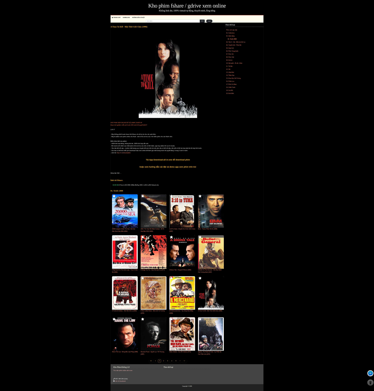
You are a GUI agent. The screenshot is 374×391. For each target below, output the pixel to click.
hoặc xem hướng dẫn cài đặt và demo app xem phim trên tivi (168, 167)
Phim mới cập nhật (231, 30)
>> (184, 361)
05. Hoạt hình (230, 48)
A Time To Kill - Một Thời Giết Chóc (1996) (210, 311)
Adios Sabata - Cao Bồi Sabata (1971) (180, 352)
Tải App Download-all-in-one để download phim (168, 160)
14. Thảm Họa (230, 75)
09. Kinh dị (229, 60)
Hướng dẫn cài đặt (138, 17)
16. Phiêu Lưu (230, 81)
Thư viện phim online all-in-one (122, 370)
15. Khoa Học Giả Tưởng (233, 78)
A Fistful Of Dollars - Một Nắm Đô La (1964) (124, 311)
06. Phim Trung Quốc (232, 51)
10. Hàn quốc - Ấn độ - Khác (234, 63)
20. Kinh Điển (230, 93)
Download (126, 17)
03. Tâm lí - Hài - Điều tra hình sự (235, 42)
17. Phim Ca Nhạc (231, 84)
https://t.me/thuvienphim (124, 153)
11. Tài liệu (229, 66)
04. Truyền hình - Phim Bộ (233, 45)
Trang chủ (116, 17)
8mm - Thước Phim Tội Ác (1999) (207, 229)
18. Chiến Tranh (230, 87)
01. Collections (230, 33)
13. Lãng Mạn (230, 72)
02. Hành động (230, 36)
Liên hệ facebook (120, 381)
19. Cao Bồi (229, 90)
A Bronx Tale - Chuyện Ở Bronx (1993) (180, 270)
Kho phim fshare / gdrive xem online (187, 6)
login (209, 21)
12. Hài (228, 69)
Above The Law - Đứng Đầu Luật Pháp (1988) (125, 352)
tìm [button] (202, 21)
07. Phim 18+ (230, 54)
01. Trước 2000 (232, 39)
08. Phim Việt (230, 57)
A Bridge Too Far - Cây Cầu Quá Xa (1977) (153, 270)
